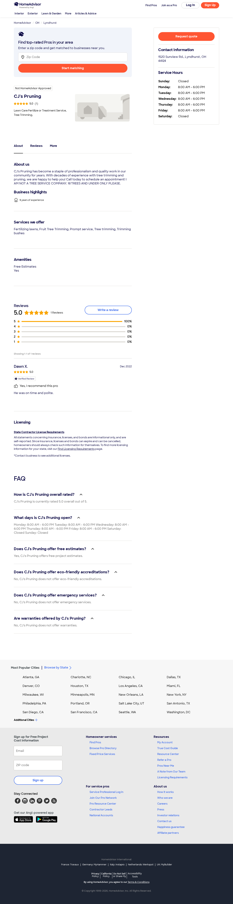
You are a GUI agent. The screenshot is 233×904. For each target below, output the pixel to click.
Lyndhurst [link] (50, 22)
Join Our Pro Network (103, 797)
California (106, 875)
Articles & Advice (85, 13)
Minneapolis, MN (82, 695)
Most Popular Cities (25, 668)
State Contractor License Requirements (39, 432)
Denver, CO (31, 686)
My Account (165, 742)
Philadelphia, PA (34, 703)
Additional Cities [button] (24, 720)
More (68, 13)
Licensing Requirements (172, 777)
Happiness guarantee (171, 827)
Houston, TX (79, 686)
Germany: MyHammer (94, 864)
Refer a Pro (164, 760)
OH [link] (37, 22)
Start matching (73, 68)
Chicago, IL (127, 677)
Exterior (33, 13)
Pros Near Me (165, 765)
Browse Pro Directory (103, 748)
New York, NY (177, 695)
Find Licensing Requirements (76, 449)
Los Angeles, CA (131, 686)
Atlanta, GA (31, 677)
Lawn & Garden (51, 13)
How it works (165, 792)
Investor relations (168, 815)
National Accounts (101, 815)
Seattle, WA (127, 712)
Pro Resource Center (103, 803)
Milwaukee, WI (33, 695)
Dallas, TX (174, 677)
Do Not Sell (119, 875)
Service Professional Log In (106, 792)
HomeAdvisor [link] (22, 22)
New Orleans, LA (131, 695)
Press (160, 809)
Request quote (186, 36)
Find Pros (95, 742)
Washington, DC (178, 712)
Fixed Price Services (102, 754)
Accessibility (135, 875)
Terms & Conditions (138, 882)
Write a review (108, 310)
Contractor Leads (101, 809)
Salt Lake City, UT (131, 703)
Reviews (36, 146)
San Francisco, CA (84, 712)
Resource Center (168, 754)
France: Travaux (70, 864)
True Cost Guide (167, 748)
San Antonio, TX (178, 703)
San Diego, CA (33, 712)
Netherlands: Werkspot (140, 864)
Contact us (164, 821)
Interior (19, 13)
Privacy (95, 875)
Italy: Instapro (117, 864)
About (18, 146)
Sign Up (210, 5)
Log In (190, 5)
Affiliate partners (168, 833)
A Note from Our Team (171, 771)
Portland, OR (80, 703)
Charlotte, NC (81, 677)
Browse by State (56, 667)
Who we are (165, 797)
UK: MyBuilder (164, 864)
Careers (162, 803)
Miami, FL (174, 686)
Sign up (38, 780)
